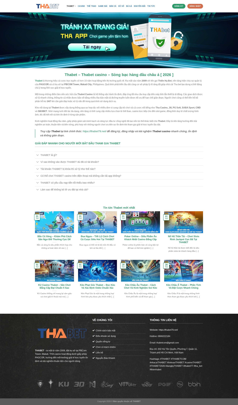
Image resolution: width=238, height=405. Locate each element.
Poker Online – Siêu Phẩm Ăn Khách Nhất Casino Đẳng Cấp (140, 238)
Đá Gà (129, 6)
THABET (70, 6)
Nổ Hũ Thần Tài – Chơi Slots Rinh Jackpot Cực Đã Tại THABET (183, 239)
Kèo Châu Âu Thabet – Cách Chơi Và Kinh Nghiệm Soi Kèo (140, 286)
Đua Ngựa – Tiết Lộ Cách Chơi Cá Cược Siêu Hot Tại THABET (97, 238)
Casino (81, 6)
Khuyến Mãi (140, 6)
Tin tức (151, 6)
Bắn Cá (112, 6)
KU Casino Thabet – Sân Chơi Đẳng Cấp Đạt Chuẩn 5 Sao (54, 286)
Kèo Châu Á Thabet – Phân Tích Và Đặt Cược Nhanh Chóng (183, 286)
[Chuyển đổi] (37, 155)
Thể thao (91, 6)
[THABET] (49, 6)
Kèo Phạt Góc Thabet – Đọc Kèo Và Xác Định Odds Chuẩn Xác (97, 286)
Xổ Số (121, 6)
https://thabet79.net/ (94, 131)
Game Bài (102, 6)
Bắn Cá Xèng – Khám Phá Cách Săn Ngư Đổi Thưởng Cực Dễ (54, 238)
